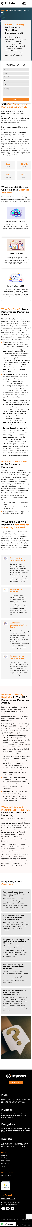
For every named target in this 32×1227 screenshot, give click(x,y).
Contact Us (5, 1163)
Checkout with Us (7, 1172)
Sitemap (16, 1082)
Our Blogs (4, 1158)
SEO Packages (6, 1175)
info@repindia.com (13, 1202)
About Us (4, 1155)
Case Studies (5, 1160)
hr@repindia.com (11, 1204)
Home (4, 10)
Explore (3, 1152)
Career (3, 1166)
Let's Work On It (8, 1198)
